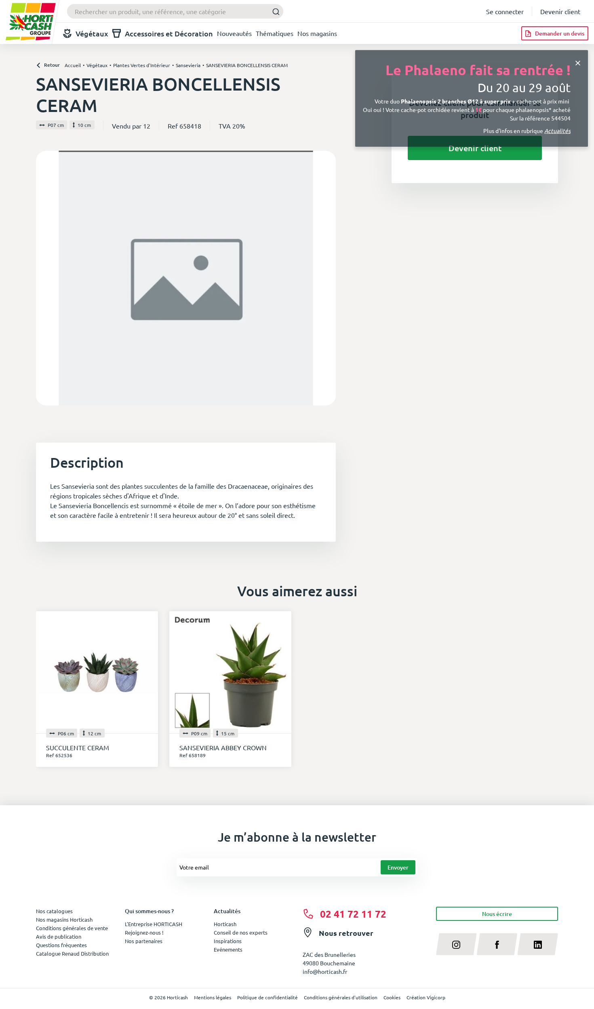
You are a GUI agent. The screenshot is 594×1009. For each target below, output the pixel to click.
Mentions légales (212, 997)
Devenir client (560, 11)
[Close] (577, 62)
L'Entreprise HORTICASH (153, 923)
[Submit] (273, 11)
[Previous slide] (45, 278)
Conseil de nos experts (241, 932)
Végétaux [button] (92, 33)
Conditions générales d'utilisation (340, 997)
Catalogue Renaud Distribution (72, 953)
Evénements (228, 949)
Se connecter (505, 11)
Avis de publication (58, 936)
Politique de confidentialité (267, 997)
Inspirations (228, 940)
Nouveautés (234, 33)
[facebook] (497, 944)
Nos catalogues (54, 911)
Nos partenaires (143, 940)
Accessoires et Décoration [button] (169, 33)
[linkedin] (537, 944)
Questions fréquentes (61, 944)
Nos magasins (317, 33)
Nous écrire (497, 914)
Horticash (225, 923)
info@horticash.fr (325, 971)
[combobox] (175, 11)
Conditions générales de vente (72, 928)
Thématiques (274, 33)
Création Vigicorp (426, 997)
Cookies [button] (391, 997)
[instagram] (456, 944)
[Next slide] (326, 278)
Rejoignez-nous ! (144, 932)
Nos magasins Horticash (64, 919)
